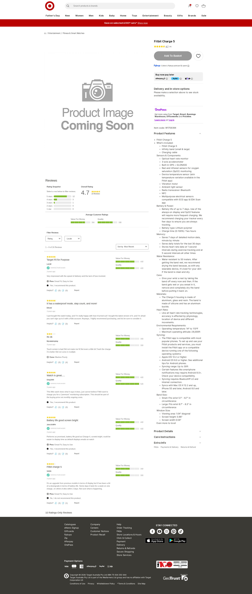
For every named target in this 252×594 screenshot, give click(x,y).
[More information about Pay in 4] (181, 78)
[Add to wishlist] (198, 55)
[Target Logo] (49, 5)
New (67, 15)
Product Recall (97, 534)
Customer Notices (99, 531)
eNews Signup (71, 527)
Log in (171, 120)
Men (91, 15)
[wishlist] (197, 5)
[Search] (68, 6)
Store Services (124, 555)
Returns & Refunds (126, 548)
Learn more (160, 120)
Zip (65, 538)
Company (95, 524)
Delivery (121, 544)
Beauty (168, 15)
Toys (134, 15)
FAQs (119, 531)
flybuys (68, 534)
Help (119, 524)
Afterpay (68, 541)
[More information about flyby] (188, 66)
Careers (94, 527)
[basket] (203, 5)
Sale (203, 15)
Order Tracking (124, 527)
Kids (101, 15)
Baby (112, 15)
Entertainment (151, 15)
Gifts (180, 15)
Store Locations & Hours (129, 534)
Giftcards (69, 531)
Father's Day (53, 15)
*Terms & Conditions (126, 583)
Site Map (141, 583)
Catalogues (70, 524)
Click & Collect (124, 538)
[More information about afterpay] (167, 78)
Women (79, 15)
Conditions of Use (77, 583)
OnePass (68, 544)
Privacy (91, 583)
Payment (121, 541)
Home (123, 15)
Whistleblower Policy (106, 583)
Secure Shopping (125, 551)
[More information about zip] (192, 78)
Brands (192, 15)
